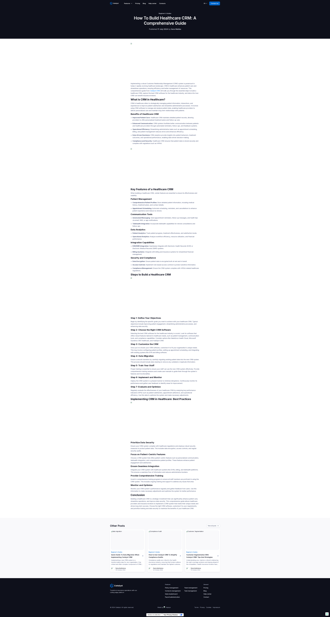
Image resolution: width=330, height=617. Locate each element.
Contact (206, 597)
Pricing (137, 3)
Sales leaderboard (171, 594)
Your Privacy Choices (170, 615)
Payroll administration (172, 597)
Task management (190, 591)
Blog (144, 3)
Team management (190, 588)
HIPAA (159, 143)
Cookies (208, 607)
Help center (152, 3)
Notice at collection (154, 615)
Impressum (216, 607)
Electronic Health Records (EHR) (179, 246)
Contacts (162, 3)
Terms (196, 607)
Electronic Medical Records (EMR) (145, 248)
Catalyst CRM (155, 91)
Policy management (171, 588)
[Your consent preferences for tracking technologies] (327, 614)
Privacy (202, 607)
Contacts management (173, 591)
